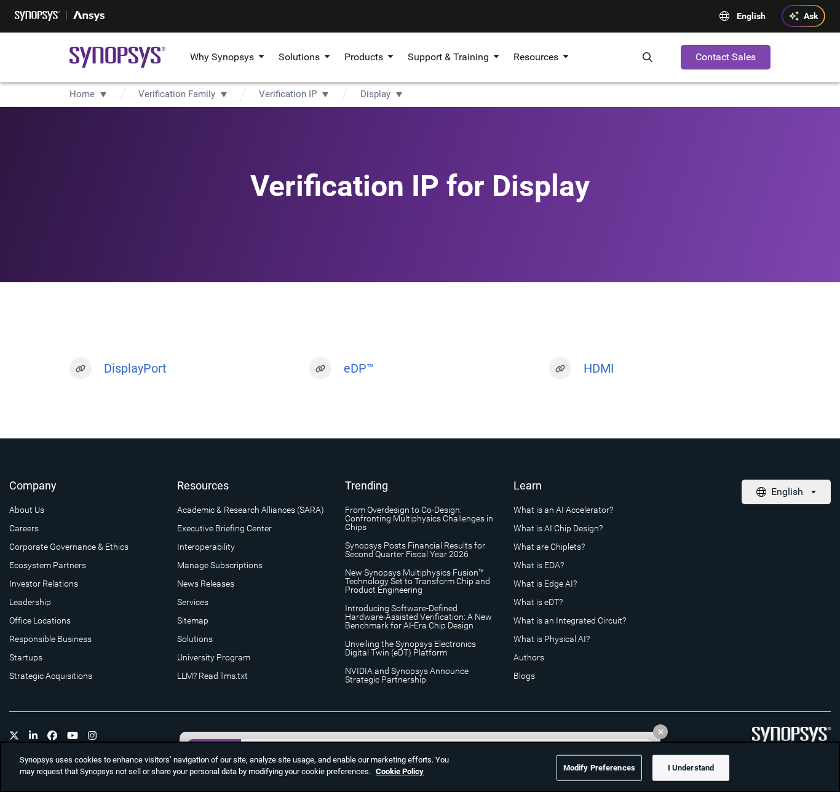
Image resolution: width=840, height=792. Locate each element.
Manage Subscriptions (220, 565)
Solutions (299, 57)
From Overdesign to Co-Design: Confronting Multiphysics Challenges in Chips (419, 518)
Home (82, 94)
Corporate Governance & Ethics (69, 547)
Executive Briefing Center (224, 528)
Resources (535, 57)
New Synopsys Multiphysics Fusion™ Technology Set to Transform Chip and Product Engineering (417, 581)
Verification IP (288, 94)
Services (192, 602)
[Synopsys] (37, 16)
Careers (24, 528)
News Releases (205, 583)
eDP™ (359, 368)
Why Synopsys (222, 57)
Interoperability (206, 547)
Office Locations (40, 620)
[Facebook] (52, 735)
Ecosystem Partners (47, 565)
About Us (26, 510)
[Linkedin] (33, 735)
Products (363, 57)
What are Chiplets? (549, 547)
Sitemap (192, 620)
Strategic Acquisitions (50, 676)
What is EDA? (538, 565)
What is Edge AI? (545, 583)
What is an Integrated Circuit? (569, 620)
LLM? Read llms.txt (212, 676)
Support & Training (448, 57)
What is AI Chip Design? (558, 528)
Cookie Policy (400, 771)
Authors (528, 657)
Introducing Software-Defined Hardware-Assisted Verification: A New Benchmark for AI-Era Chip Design (418, 616)
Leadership (30, 602)
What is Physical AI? (551, 639)
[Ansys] (89, 16)
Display (375, 94)
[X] (14, 735)
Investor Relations (43, 583)
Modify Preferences (599, 767)
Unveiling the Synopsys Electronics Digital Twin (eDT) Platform (410, 648)
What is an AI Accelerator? (563, 510)
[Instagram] (92, 735)
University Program (213, 657)
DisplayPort (135, 368)
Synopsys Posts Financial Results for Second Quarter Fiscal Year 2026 (415, 550)
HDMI (599, 368)
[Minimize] (660, 731)
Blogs (524, 676)
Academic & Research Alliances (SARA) (250, 510)
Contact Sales (725, 57)
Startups (25, 657)
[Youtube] (72, 735)
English (751, 16)
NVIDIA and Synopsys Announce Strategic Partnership (407, 675)
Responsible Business (50, 639)
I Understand (691, 767)
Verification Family (176, 94)
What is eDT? (538, 602)
